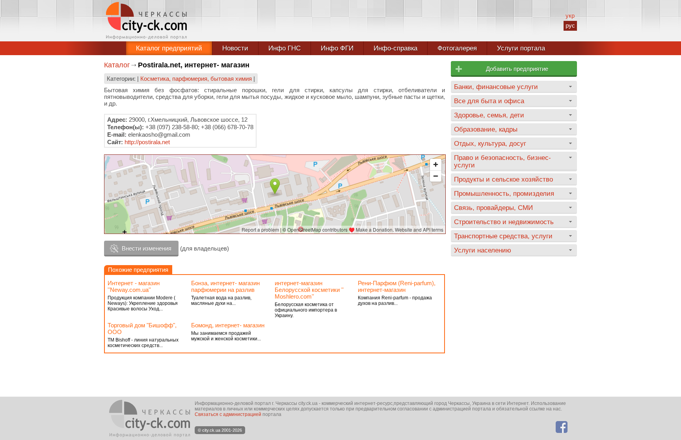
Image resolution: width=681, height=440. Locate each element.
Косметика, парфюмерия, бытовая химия (196, 78)
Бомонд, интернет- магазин (227, 325)
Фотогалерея (457, 48)
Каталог (117, 65)
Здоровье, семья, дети (489, 115)
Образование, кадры (485, 129)
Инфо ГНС (284, 48)
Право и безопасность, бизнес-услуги (502, 161)
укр (570, 15)
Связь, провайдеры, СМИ (493, 207)
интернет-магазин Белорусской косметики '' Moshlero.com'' (309, 290)
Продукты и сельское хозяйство (503, 179)
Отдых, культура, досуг (490, 143)
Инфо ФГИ (337, 48)
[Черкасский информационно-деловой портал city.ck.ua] (146, 20)
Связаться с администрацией (228, 414)
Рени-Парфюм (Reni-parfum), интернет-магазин (396, 286)
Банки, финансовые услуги (496, 86)
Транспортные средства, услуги (503, 235)
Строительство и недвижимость (504, 221)
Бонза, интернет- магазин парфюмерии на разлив (225, 286)
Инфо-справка (395, 48)
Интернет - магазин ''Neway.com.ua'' (134, 286)
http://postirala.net (147, 142)
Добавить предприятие (517, 68)
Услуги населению (482, 250)
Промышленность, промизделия (504, 193)
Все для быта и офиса (489, 100)
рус (570, 25)
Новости (235, 48)
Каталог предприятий (169, 48)
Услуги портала (521, 48)
